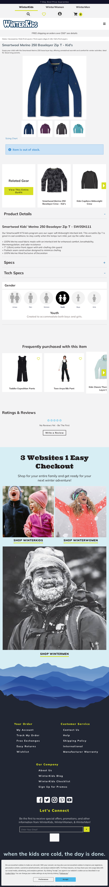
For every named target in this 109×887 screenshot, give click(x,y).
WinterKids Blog (51, 775)
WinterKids (26, 7)
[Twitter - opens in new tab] (47, 800)
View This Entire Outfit (19, 191)
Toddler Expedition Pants (22, 388)
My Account (25, 729)
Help (66, 735)
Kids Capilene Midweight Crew (89, 202)
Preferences (43, 879)
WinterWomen (55, 7)
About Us (45, 770)
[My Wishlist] (43, 14)
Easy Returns (26, 746)
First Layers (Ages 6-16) (43, 39)
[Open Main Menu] (91, 24)
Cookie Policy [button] (10, 873)
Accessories (13, 39)
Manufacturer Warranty (80, 751)
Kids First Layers (25, 39)
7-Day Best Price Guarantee (54, 2)
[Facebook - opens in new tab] (39, 800)
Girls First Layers (60, 39)
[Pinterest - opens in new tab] (62, 800)
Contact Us (71, 729)
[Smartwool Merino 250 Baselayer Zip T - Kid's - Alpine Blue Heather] (29, 128)
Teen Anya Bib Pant (64, 388)
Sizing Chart (11, 138)
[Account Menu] (59, 14)
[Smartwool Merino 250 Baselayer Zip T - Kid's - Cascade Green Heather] (78, 128)
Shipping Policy (75, 740)
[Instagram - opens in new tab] (54, 800)
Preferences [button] (64, 873)
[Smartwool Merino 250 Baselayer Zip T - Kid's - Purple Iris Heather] (45, 128)
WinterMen (83, 7)
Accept (65, 879)
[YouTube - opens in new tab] (69, 800)
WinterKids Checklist (54, 781)
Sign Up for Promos (53, 786)
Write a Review (54, 432)
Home (4, 39)
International (73, 746)
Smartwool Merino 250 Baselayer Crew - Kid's (54, 202)
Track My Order (28, 735)
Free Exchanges (28, 740)
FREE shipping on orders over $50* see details (54, 33)
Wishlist (23, 751)
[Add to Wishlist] (38, 357)
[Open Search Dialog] (28, 14)
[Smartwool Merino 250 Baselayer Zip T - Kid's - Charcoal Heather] (61, 128)
